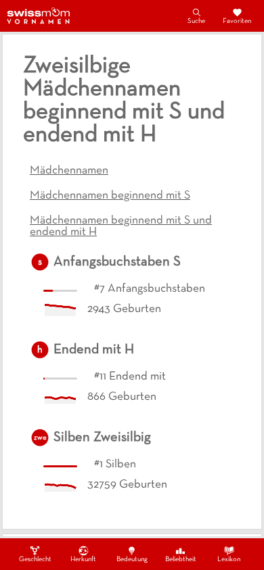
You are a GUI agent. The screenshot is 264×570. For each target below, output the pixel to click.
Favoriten (237, 21)
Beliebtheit (180, 559)
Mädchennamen (69, 170)
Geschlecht (35, 559)
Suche (196, 21)
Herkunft (83, 559)
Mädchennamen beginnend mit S (110, 195)
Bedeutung (132, 559)
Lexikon (228, 559)
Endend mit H (93, 350)
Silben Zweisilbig (102, 438)
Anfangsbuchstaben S (117, 262)
